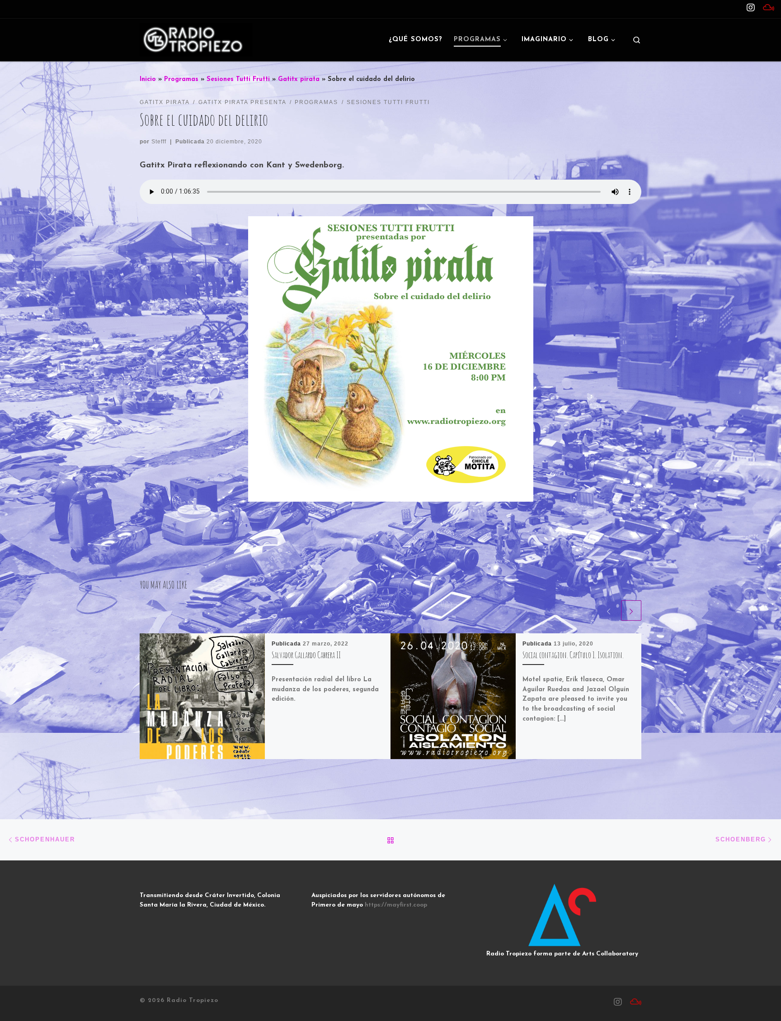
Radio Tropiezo (192, 1000)
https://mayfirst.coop (396, 905)
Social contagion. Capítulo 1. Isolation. (573, 654)
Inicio (148, 79)
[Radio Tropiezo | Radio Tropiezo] (196, 38)
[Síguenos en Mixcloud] (768, 8)
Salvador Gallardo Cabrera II (306, 654)
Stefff (158, 141)
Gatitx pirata (299, 79)
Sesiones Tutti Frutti (238, 79)
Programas (181, 79)
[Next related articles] (631, 610)
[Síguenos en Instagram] (751, 8)
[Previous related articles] (608, 610)
